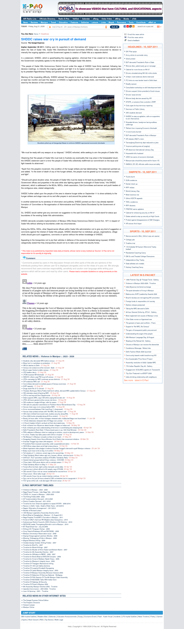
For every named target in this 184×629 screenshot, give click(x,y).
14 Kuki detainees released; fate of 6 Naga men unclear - (47, 421)
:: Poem (141, 323)
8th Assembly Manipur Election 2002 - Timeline (40, 586)
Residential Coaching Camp (136, 253)
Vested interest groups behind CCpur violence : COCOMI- (48, 460)
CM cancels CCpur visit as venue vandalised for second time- (49, 471)
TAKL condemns (132, 202)
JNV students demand (134, 113)
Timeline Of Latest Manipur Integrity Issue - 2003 (40, 570)
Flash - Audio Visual (105, 616)
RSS (41, 619)
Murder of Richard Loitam (32, 510)
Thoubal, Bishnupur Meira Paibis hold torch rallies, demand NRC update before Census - (59, 391)
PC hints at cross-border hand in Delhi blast (141, 80)
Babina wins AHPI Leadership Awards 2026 (141, 294)
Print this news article (135, 37)
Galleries (85, 22)
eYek (134, 18)
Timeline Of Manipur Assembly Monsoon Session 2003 (43, 573)
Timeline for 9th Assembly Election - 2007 (38, 552)
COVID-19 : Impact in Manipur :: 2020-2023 (38, 494)
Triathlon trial (130, 243)
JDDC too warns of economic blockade (140, 157)
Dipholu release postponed (135, 305)
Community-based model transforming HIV (141, 355)
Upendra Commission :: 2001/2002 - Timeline (39, 589)
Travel (53, 22)
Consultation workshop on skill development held (143, 87)
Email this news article (136, 34)
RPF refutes (130, 187)
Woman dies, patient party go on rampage (141, 66)
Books (126, 18)
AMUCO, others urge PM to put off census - (43, 377)
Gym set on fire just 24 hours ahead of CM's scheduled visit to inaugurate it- (54, 478)
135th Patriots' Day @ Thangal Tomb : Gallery (142, 279)
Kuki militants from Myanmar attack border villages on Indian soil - (51, 425)
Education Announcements (67, 616)
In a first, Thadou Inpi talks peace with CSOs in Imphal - (47, 434)
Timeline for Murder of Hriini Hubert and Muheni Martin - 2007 (45, 549)
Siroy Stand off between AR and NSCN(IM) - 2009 (41, 531)
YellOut (75, 18)
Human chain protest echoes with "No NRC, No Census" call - (49, 411)
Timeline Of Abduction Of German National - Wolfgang (42, 575)
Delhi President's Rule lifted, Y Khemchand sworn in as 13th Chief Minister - (54, 430)
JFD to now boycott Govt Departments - (41, 395)
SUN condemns (131, 180)
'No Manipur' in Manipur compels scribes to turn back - (47, 437)
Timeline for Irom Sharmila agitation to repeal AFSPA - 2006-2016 (46, 503)
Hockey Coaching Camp (134, 267)
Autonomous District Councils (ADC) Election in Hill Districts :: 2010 (47, 522)
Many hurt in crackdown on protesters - (41, 363)
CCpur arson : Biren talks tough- (38, 474)
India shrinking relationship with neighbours (141, 377)
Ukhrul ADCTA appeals (134, 198)
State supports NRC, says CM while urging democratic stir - (49, 397)
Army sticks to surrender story (137, 55)
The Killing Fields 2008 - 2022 (34, 496)
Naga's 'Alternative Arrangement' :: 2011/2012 (39, 508)
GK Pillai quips (131, 51)
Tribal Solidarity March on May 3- (39, 464)
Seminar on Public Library (135, 109)
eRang (95, 18)
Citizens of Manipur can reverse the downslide (142, 344)
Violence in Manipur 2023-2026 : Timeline (141, 283)
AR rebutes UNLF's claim (135, 139)
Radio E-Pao (63, 18)
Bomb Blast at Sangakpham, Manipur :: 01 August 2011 (43, 515)
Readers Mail (42, 616)
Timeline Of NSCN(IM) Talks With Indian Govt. (40, 579)
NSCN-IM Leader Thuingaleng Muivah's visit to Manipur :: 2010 (45, 524)
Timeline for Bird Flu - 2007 (33, 545)
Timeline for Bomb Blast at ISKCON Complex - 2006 (42, 556)
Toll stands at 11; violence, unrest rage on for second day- (48, 453)
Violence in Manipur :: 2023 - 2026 (35, 490)
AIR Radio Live (29, 18)
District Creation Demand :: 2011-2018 (36, 501)
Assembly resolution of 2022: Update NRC (141, 362)
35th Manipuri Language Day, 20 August (140, 337)
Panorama (121, 22)
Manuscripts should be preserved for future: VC (142, 160)
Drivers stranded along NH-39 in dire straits (141, 73)
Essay (80, 616)
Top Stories (49, 619)
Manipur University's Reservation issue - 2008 (39, 533)
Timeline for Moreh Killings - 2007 (35, 547)
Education (63, 22)
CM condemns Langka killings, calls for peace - (44, 402)
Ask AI (115, 27)
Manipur (44, 22)
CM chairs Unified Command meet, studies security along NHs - (50, 414)
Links (103, 22)
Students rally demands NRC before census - (43, 361)
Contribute (141, 22)
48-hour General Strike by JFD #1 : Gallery (141, 312)
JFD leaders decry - (34, 372)
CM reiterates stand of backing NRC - (41, 393)
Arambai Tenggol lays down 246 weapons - (42, 441)
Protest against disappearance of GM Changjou (143, 220)
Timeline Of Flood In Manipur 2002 (35, 584)
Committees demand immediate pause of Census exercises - (49, 384)
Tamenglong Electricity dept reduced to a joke (142, 142)
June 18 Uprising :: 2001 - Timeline (35, 591)
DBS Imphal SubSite (28, 616)
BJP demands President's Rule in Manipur (141, 135)
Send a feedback (134, 40)
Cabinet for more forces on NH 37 (138, 69)
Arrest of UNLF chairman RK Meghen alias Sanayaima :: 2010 (45, 519)
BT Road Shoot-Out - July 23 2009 (35, 526)
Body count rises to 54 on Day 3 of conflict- (43, 450)
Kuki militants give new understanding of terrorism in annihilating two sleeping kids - (57, 427)
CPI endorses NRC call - (36, 381)
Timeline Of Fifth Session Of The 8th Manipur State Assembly (45, 577)
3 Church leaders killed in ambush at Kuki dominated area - (48, 423)
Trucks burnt (130, 176)
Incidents (117, 616)
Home (36, 34)
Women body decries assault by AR (139, 98)
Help (70, 626)
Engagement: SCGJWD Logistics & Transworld (143, 370)
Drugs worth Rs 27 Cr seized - (38, 388)
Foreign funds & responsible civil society (140, 301)
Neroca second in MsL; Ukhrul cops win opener (143, 236)
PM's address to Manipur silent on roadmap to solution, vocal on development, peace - (58, 432)
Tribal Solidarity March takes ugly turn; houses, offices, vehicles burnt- (53, 455)
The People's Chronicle (31, 602)
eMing (117, 18)
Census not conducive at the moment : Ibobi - (43, 368)
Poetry (153, 616)
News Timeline (143, 616)
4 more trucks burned (133, 132)
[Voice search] (106, 27)
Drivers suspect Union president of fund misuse (143, 91)
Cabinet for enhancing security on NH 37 (140, 212)
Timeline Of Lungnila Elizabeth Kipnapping (38, 568)
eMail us (152, 22)
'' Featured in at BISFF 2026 (139, 373)
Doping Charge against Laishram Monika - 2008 (40, 536)
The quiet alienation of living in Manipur (140, 290)
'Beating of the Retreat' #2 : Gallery (138, 341)
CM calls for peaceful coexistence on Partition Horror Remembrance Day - (54, 404)
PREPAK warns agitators (135, 209)
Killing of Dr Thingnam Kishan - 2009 (36, 529)
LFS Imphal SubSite (129, 616)
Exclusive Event (90, 616)
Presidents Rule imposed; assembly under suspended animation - (51, 444)
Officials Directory (47, 18)
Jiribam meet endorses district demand (140, 76)
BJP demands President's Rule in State (140, 62)
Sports (24, 619)
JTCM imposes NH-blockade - (38, 374)
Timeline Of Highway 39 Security (35, 582)
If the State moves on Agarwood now (139, 319)
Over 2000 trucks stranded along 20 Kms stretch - (45, 416)
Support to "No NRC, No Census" (137, 326)
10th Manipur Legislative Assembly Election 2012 (41, 513)
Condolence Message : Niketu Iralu (138, 348)
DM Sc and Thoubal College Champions (140, 256)
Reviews (34, 22)
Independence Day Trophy (135, 260)
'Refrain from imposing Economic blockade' (141, 128)
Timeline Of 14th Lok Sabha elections (36, 566)
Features (74, 22)
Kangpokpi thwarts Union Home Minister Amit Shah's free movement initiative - (56, 439)
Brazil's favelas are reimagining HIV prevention (143, 297)
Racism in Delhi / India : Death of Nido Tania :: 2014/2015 (43, 506)
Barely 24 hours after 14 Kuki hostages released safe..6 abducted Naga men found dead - (59, 418)
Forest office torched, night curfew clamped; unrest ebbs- (47, 467)
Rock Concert (33, 619)
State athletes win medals (135, 263)
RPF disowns (130, 205)
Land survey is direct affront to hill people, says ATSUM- (47, 469)
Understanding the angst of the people (139, 334)
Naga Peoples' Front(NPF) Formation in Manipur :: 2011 (43, 517)
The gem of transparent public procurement (141, 330)
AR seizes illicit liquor (134, 223)
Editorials (52, 616)
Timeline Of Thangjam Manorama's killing (38, 563)
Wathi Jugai (59, 619)
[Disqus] (71, 314)
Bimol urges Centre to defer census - (40, 370)
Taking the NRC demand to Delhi (137, 308)
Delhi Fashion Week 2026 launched (138, 352)
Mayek (111, 22)
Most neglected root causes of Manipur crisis (142, 315)
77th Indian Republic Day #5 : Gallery (139, 366)
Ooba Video (106, 18)
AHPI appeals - (33, 386)
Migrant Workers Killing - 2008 (34, 540)
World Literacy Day (133, 191)
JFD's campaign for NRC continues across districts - (46, 379)
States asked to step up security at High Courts (142, 216)
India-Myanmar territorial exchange (138, 287)
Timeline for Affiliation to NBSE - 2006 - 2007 (39, 554)
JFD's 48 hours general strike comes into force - (44, 400)
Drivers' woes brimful (133, 95)
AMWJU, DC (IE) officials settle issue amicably (143, 164)
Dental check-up (131, 184)
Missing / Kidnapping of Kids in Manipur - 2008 (40, 538)
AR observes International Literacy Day (140, 150)
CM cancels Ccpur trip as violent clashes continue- (45, 476)
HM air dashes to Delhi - (36, 365)
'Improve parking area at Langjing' (138, 146)
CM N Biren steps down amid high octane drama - (45, 446)
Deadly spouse (131, 84)
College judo (130, 239)
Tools (131, 22)
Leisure (95, 22)
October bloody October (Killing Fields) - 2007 (39, 543)
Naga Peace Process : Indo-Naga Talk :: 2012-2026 (41, 492)
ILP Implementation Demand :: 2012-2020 (38, 499)
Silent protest (130, 58)
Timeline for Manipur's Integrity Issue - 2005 (39, 561)
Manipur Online (28, 607)
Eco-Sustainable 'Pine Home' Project (139, 359)
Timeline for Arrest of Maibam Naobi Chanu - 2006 (41, 559)
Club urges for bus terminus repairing (139, 105)
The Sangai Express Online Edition (35, 600)
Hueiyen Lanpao (29, 605)
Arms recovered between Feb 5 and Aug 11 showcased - (47, 409)
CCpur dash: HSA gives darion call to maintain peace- (47, 462)
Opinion (159, 616)
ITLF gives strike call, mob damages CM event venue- (46, 480)
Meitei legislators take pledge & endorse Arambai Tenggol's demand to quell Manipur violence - (61, 448)
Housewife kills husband (134, 153)
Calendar (86, 18)
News (25, 22)
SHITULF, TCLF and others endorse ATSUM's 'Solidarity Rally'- (50, 457)
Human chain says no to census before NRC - (44, 407)
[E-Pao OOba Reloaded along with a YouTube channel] (110, 14)
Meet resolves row (132, 194)
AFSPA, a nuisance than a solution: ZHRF (141, 102)
